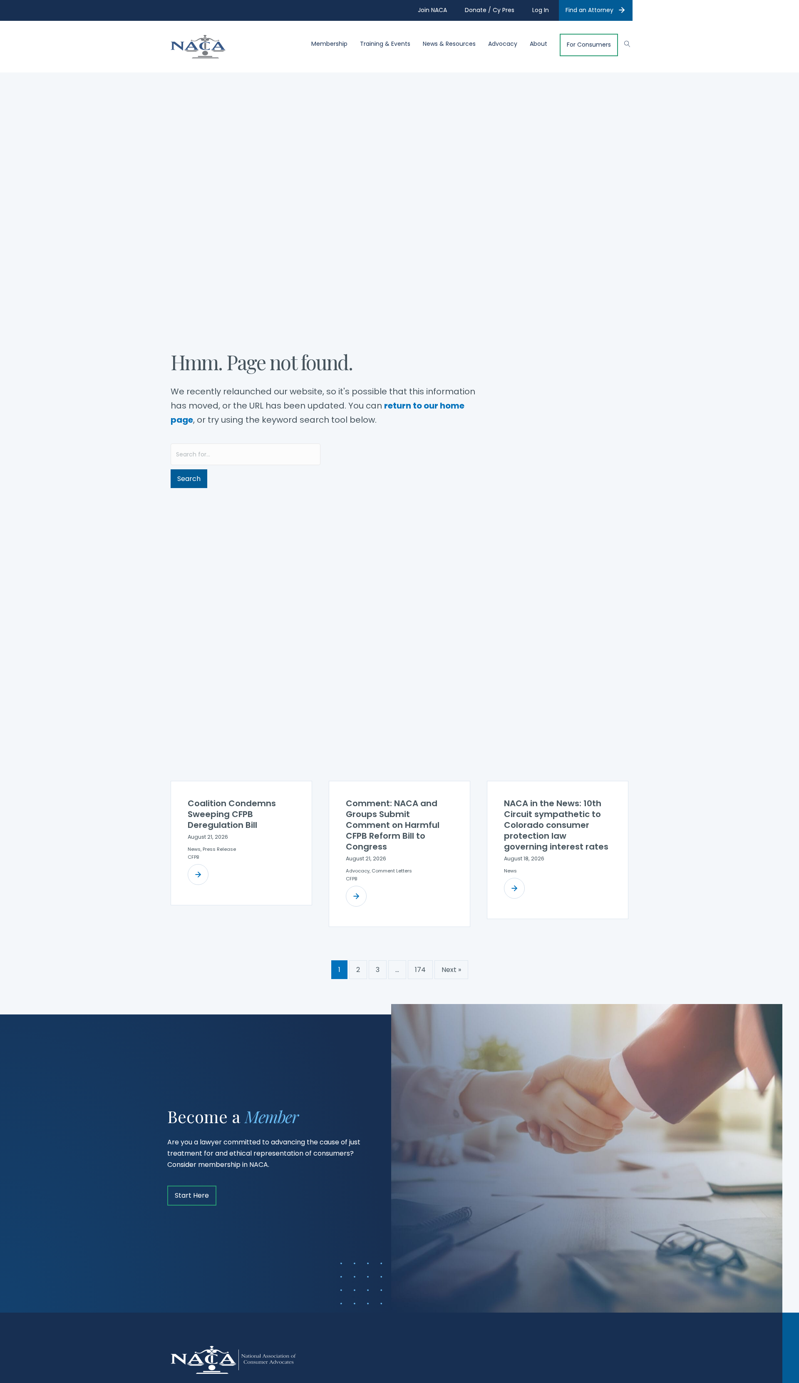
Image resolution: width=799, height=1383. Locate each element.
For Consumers (589, 45)
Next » (451, 969)
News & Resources (449, 44)
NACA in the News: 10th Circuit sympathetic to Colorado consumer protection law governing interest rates (556, 824)
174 (420, 969)
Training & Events (385, 44)
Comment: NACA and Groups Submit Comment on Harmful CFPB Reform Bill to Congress (392, 824)
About (538, 44)
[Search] (623, 42)
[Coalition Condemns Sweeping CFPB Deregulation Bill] (198, 874)
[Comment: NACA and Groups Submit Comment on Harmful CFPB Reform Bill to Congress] (356, 896)
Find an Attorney (589, 10)
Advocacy (502, 44)
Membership (329, 44)
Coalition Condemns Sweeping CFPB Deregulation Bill (232, 814)
